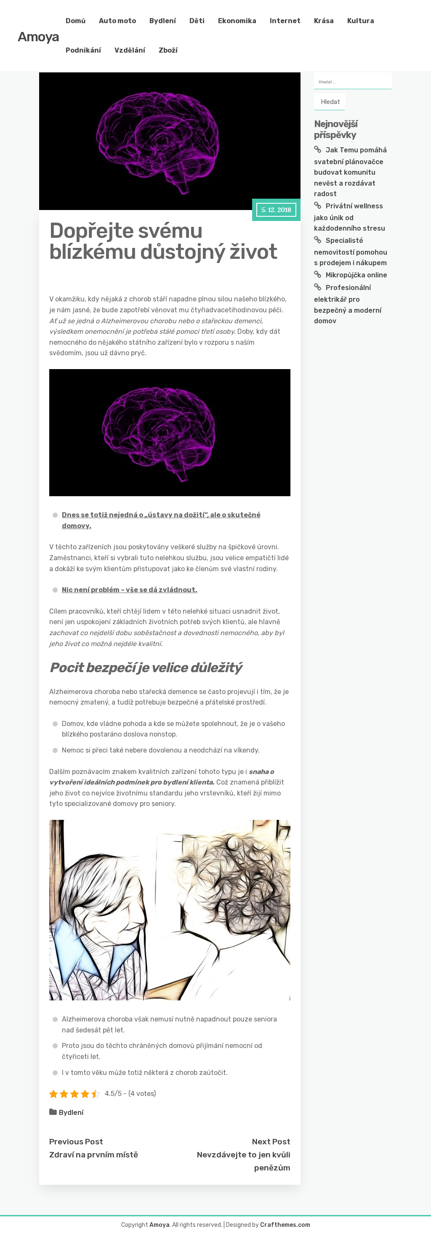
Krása (324, 21)
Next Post (271, 1141)
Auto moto (117, 21)
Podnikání (83, 50)
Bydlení (162, 21)
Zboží (168, 50)
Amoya (38, 37)
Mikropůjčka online (356, 275)
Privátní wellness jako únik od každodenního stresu (349, 217)
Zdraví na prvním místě (93, 1155)
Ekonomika (237, 21)
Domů (75, 21)
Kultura (360, 21)
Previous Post (76, 1141)
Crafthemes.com (285, 1225)
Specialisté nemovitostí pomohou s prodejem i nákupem (350, 252)
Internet (285, 21)
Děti (197, 21)
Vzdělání (129, 50)
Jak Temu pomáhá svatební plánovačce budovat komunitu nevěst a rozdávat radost (350, 172)
